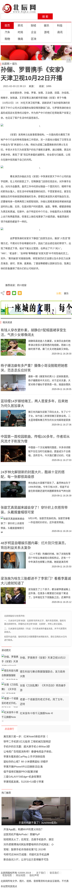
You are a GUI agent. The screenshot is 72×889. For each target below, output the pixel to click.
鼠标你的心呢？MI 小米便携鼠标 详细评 (26, 761)
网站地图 (20, 875)
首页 (7, 25)
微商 (20, 38)
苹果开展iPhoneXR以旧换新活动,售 (23, 766)
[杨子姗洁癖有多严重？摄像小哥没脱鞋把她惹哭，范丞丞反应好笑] (13, 382)
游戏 (46, 32)
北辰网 (5, 63)
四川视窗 (21, 285)
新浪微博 (8, 293)
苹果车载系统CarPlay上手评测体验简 (24, 756)
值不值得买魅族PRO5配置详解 (21, 771)
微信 (14, 293)
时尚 (20, 32)
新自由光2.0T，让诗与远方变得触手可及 (26, 859)
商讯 (60, 32)
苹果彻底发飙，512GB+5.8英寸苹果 (24, 781)
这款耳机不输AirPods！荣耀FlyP (22, 834)
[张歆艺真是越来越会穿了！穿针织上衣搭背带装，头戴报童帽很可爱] (13, 524)
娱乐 (46, 25)
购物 (7, 38)
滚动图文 (6, 650)
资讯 (20, 25)
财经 (33, 25)
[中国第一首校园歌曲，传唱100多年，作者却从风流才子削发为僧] (13, 453)
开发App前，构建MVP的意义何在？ (24, 829)
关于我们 (41, 873)
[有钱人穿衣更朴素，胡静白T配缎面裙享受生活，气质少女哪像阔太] (13, 347)
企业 (33, 32)
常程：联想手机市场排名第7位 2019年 (25, 849)
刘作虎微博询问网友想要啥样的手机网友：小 (29, 844)
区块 (33, 38)
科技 (59, 25)
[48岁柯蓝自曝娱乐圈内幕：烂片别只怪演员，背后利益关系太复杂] (13, 560)
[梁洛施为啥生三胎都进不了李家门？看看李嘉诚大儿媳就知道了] (13, 595)
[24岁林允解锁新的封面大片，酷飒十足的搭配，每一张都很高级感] (13, 489)
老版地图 (7, 875)
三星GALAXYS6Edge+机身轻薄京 (22, 776)
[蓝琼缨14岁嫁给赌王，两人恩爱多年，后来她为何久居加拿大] (13, 418)
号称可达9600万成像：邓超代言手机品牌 (26, 854)
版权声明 (34, 875)
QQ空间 (20, 293)
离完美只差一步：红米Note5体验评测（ (26, 736)
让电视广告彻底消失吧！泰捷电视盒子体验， (29, 751)
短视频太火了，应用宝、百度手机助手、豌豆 (29, 839)
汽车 (7, 32)
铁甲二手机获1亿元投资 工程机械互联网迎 (27, 741)
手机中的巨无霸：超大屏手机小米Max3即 (27, 746)
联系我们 (54, 873)
